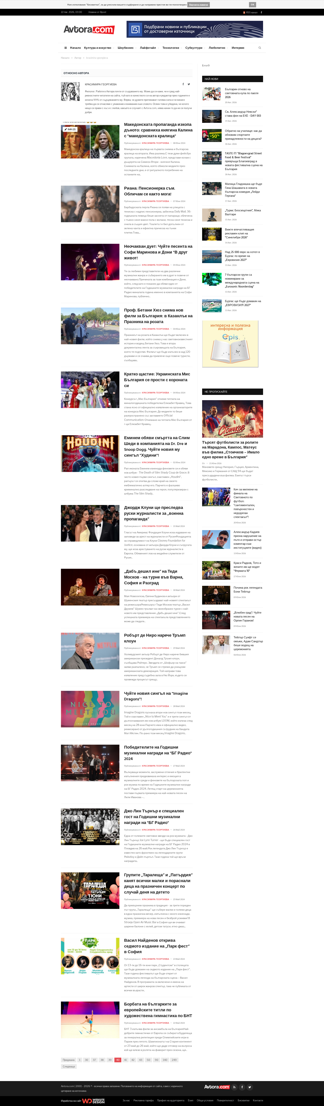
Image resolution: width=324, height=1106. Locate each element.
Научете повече (198, 4)
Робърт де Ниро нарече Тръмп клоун (154, 639)
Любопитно (217, 47)
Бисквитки (243, 1100)
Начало (75, 47)
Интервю (238, 47)
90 (156, 1059)
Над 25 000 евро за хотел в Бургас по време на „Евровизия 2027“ (242, 256)
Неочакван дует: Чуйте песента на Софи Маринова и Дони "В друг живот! (158, 252)
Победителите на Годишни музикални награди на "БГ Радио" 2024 (158, 753)
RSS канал (251, 12)
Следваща (69, 1066)
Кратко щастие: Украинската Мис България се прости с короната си (157, 380)
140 (165, 1059)
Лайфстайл (148, 47)
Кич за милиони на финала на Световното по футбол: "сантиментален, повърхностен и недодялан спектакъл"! (245, 503)
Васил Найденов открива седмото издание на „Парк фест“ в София (157, 946)
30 (86, 1059)
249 (174, 1059)
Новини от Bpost (97, 12)
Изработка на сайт (71, 1100)
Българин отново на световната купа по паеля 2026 (241, 93)
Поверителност (225, 1100)
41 (125, 1059)
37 (94, 1059)
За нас (126, 1100)
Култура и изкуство (97, 47)
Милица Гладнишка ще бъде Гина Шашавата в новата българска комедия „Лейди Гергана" (243, 190)
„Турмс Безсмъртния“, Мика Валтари (243, 213)
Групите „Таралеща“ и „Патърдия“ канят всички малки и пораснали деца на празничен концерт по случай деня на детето (158, 884)
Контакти (258, 1100)
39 (110, 1059)
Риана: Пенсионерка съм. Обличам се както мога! (149, 191)
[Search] (260, 48)
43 (140, 1059)
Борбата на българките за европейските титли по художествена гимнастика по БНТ (158, 1010)
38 (102, 1059)
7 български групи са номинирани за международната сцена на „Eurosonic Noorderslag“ (242, 281)
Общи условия (205, 1100)
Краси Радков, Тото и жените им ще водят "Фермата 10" (247, 567)
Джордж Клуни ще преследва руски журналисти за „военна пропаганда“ (153, 513)
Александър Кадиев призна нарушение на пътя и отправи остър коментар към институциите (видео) (248, 540)
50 (148, 1059)
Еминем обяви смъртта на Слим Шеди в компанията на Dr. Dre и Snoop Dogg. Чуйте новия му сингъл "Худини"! (157, 446)
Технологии (171, 47)
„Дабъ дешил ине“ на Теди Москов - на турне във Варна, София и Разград (153, 577)
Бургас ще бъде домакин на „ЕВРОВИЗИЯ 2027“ (243, 303)
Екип (190, 1100)
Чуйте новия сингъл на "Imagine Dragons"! (156, 697)
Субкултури (193, 47)
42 (132, 1059)
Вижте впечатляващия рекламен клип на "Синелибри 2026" (239, 234)
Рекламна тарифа (144, 1100)
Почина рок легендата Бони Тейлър (248, 590)
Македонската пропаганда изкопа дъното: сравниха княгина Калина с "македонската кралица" (158, 130)
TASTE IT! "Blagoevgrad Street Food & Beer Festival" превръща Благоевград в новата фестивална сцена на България (243, 161)
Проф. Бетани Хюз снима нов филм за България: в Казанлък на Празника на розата (158, 316)
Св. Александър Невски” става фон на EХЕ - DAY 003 (243, 114)
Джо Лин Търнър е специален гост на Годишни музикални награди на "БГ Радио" (154, 817)
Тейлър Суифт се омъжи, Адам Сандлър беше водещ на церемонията (248, 643)
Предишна (68, 1059)
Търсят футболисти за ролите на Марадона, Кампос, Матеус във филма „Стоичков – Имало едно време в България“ (231, 450)
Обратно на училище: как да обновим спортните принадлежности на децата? (243, 135)
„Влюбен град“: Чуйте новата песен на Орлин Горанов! (247, 617)
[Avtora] (89, 29)
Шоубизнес (126, 47)
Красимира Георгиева (101, 84)
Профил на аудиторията (170, 1100)
